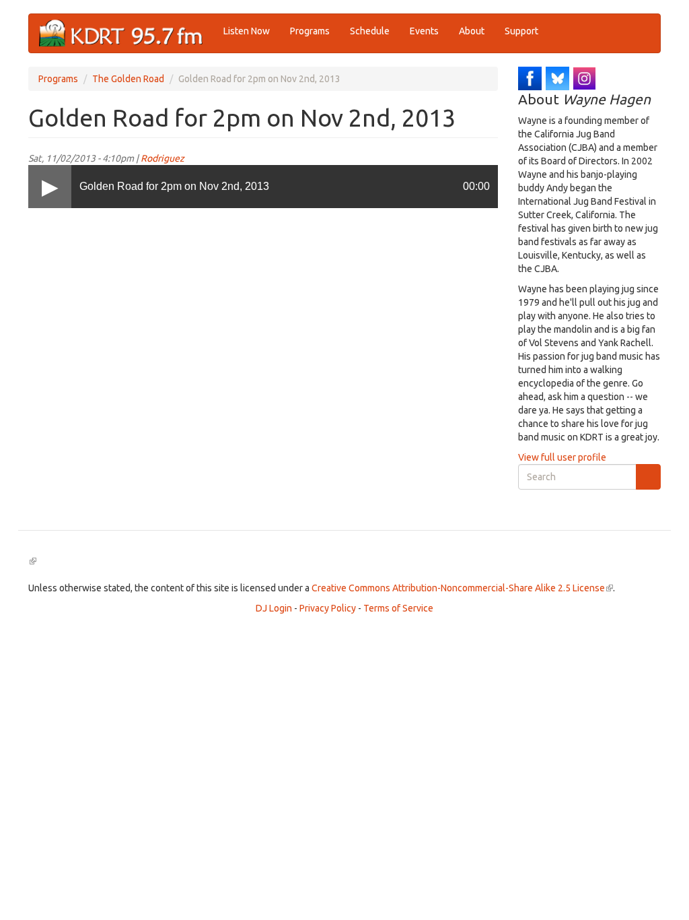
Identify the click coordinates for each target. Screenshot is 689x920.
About (471, 31)
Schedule (370, 31)
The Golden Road (128, 78)
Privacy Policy (327, 608)
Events (424, 31)
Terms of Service (398, 608)
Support (521, 31)
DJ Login (274, 608)
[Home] (126, 33)
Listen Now (246, 31)
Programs (310, 31)
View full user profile (562, 457)
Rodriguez (162, 158)
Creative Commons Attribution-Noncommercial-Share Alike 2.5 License (462, 588)
